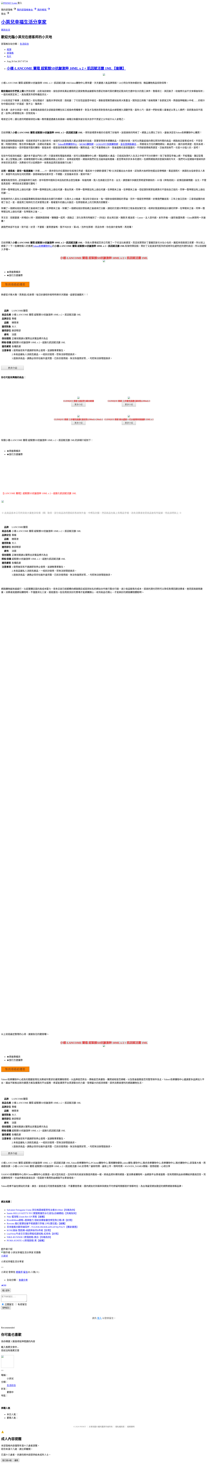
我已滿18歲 (7, 1460)
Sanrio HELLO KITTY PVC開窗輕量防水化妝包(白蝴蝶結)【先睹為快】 (42, 1213)
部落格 (10, 53)
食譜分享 (23, 1280)
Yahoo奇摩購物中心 (67, 144)
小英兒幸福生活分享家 (23, 22)
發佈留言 (6, 1308)
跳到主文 (5, 30)
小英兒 (4, 1256)
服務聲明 (131, 1427)
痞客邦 (19, 1272)
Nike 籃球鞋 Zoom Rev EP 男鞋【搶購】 (26, 1217)
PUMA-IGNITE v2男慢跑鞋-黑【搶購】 (26, 1240)
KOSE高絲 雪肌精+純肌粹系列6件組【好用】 (29, 1230)
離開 (16, 1460)
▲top (3, 1285)
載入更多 (6, 1290)
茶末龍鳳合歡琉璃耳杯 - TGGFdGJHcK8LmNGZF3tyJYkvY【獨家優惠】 (43, 1227)
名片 (9, 56)
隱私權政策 (120, 1427)
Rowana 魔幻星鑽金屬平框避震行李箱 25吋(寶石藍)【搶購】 (37, 1223)
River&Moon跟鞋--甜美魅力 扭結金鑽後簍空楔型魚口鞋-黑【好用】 (40, 1220)
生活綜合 (24, 44)
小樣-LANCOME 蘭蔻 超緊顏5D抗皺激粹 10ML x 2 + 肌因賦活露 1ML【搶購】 (66, 68)
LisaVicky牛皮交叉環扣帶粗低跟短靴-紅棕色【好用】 (33, 1234)
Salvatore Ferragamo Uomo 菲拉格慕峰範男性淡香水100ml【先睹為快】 (41, 1210)
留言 (25, 1272)
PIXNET (83, 1427)
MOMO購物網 (86, 144)
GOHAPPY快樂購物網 (107, 144)
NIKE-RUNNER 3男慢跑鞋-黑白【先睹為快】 (29, 1237)
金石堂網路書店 (128, 144)
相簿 (9, 49)
